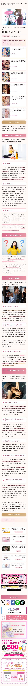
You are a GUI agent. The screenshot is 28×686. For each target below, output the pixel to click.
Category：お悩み (6, 36)
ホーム (2, 1)
